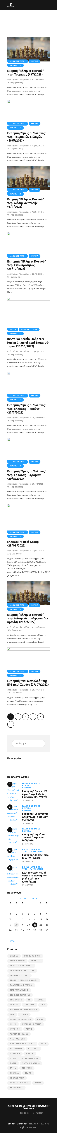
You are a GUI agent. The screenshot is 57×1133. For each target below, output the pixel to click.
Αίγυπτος (36, 961)
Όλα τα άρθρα (23, 22)
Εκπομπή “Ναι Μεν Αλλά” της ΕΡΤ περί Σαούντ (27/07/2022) (28, 682)
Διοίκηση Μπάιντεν (20, 995)
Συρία (13, 1068)
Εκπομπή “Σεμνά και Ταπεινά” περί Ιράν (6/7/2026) (33, 837)
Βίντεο (13, 329)
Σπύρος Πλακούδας (17, 1123)
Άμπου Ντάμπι (17, 961)
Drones (14, 956)
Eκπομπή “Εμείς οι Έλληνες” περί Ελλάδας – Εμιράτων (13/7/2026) (35, 794)
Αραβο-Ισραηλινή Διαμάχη (23, 980)
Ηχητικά (34, 61)
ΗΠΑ (43, 1005)
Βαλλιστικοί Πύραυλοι (21, 985)
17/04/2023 (37, 212)
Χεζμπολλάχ (16, 1088)
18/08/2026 (27, 800)
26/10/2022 (37, 274)
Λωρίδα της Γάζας (19, 1034)
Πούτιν (30, 1053)
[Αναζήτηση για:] (28, 743)
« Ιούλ (11, 941)
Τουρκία (14, 1073)
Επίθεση (14, 1005)
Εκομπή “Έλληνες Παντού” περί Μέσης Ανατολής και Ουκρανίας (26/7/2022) (27, 618)
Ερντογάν (30, 1005)
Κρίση (13, 1024)
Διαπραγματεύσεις (19, 990)
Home (11, 22)
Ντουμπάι (33, 1049)
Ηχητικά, (26, 785)
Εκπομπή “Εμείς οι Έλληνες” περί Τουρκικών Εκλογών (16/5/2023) (26, 136)
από (18, 80)
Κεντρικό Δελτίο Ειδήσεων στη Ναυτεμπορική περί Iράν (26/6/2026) (35, 877)
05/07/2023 (37, 80)
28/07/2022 (37, 690)
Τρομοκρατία (17, 1078)
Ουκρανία (15, 1053)
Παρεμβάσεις (15, 65)
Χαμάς (38, 1083)
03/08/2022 (37, 627)
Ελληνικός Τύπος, (31, 783)
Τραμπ (28, 1073)
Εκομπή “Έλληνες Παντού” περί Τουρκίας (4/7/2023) (25, 72)
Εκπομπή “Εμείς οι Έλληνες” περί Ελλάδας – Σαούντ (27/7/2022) (26, 408)
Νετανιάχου (16, 1049)
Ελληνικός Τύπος (18, 61)
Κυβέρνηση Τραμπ (31, 1024)
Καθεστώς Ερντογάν (20, 1019)
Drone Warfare (32, 956)
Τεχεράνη (27, 1068)
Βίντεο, (26, 849)
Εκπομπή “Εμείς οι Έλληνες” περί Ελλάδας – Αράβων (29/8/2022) (26, 474)
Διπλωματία (16, 1000)
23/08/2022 (37, 551)
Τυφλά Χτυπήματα (19, 1083)
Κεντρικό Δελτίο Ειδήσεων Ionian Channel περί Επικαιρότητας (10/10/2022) (28, 342)
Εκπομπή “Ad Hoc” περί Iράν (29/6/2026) (35, 857)
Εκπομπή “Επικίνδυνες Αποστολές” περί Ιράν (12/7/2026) (35, 816)
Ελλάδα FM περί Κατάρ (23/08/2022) (23, 543)
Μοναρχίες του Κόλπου (22, 1044)
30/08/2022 (37, 418)
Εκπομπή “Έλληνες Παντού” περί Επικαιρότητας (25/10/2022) (26, 265)
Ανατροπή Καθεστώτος (22, 970)
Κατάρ (40, 1019)
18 (16, 925)
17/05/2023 (37, 146)
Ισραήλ (24, 1014)
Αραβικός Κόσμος (19, 975)
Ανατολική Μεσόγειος (21, 966)
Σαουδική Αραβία (31, 1063)
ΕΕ (29, 1000)
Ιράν (12, 1014)
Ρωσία (13, 1063)
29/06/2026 (27, 885)
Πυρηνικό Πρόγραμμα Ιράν (24, 1058)
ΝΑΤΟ (43, 1044)
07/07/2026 (27, 844)
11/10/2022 (37, 351)
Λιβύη (29, 1029)
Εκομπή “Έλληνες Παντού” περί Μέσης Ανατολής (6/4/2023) (25, 203)
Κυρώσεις (15, 1029)
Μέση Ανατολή (17, 1039)
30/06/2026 (27, 861)
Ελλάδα (40, 1000)
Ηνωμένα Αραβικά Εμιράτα (23, 1010)
